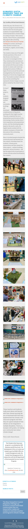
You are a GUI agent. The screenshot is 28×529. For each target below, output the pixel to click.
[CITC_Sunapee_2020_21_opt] (14, 358)
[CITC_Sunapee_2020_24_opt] (14, 375)
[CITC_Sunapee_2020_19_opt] (14, 340)
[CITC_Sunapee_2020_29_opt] (14, 400)
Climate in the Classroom (15, 17)
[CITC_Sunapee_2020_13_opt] (14, 283)
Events (5, 483)
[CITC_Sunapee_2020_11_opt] (14, 248)
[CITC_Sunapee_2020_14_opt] (14, 322)
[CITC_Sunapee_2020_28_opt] (14, 403)
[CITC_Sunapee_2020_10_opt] (14, 227)
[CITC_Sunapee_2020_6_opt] (14, 173)
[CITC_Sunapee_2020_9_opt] (14, 209)
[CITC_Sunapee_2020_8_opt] (14, 191)
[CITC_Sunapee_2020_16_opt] (14, 301)
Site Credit (21, 527)
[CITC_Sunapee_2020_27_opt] (14, 396)
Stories (23, 17)
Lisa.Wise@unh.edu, (13, 470)
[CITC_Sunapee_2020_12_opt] (14, 265)
